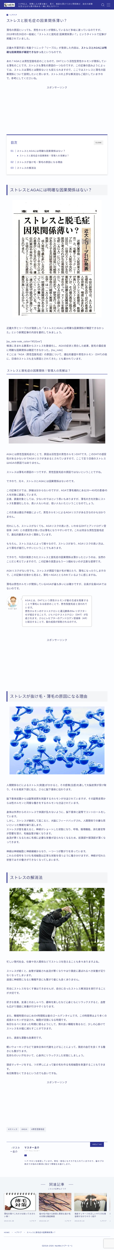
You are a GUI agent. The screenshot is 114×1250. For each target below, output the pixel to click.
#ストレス (12, 1129)
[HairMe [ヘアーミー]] (9, 5)
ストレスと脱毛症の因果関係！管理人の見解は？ (44, 156)
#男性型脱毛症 (37, 1129)
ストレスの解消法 (26, 168)
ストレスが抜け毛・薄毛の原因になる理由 (39, 162)
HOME (7, 1232)
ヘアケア (13, 15)
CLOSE (99, 142)
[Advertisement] (57, 108)
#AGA (24, 1129)
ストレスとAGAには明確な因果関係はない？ (41, 151)
